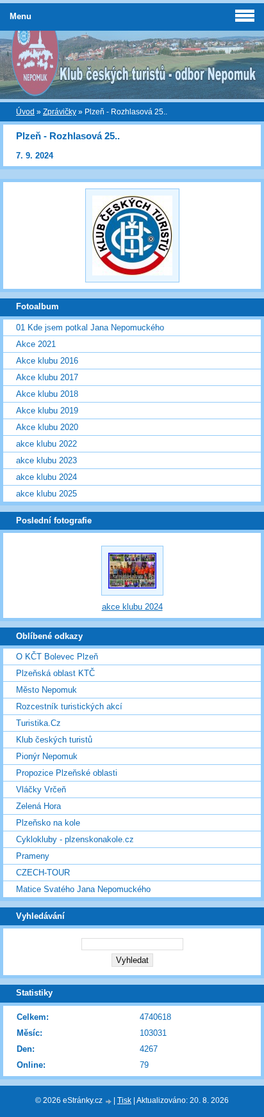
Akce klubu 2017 (47, 377)
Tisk (124, 1100)
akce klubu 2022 (46, 444)
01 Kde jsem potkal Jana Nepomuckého (90, 327)
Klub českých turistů (54, 739)
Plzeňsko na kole (48, 823)
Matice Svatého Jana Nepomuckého (83, 889)
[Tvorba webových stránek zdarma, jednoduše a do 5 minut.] (108, 1101)
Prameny (32, 856)
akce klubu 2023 (46, 460)
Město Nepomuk (46, 690)
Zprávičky (59, 112)
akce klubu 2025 (46, 493)
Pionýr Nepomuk (47, 756)
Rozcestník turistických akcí (69, 706)
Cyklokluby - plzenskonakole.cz (75, 839)
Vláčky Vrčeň (41, 789)
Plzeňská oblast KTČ (55, 673)
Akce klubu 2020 (47, 427)
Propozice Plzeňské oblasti (66, 773)
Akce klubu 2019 (47, 410)
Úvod (25, 112)
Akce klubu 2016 (47, 361)
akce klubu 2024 (46, 477)
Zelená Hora (38, 806)
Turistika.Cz (38, 723)
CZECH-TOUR (43, 872)
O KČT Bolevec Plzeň (57, 656)
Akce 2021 (36, 344)
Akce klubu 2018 (47, 394)
